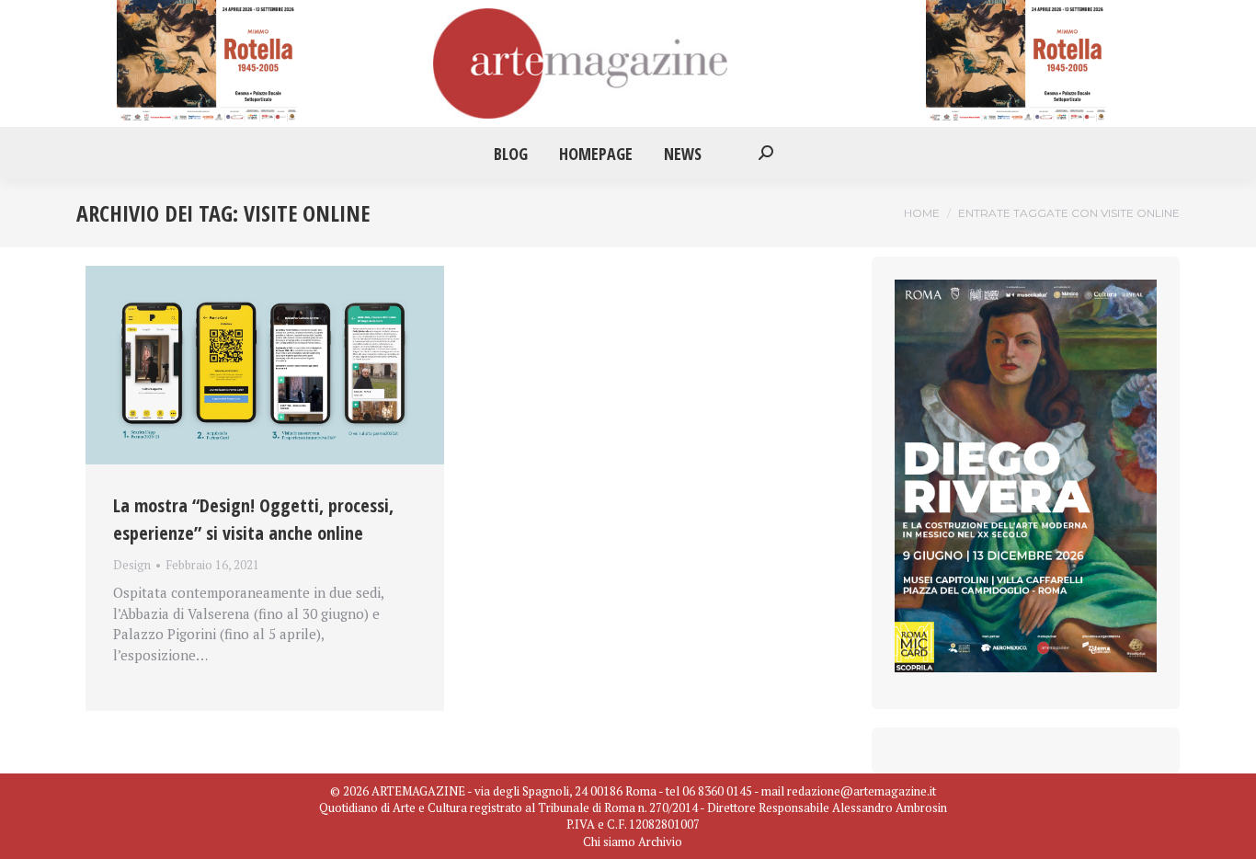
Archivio (660, 841)
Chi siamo (609, 841)
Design (132, 564)
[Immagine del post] (265, 365)
